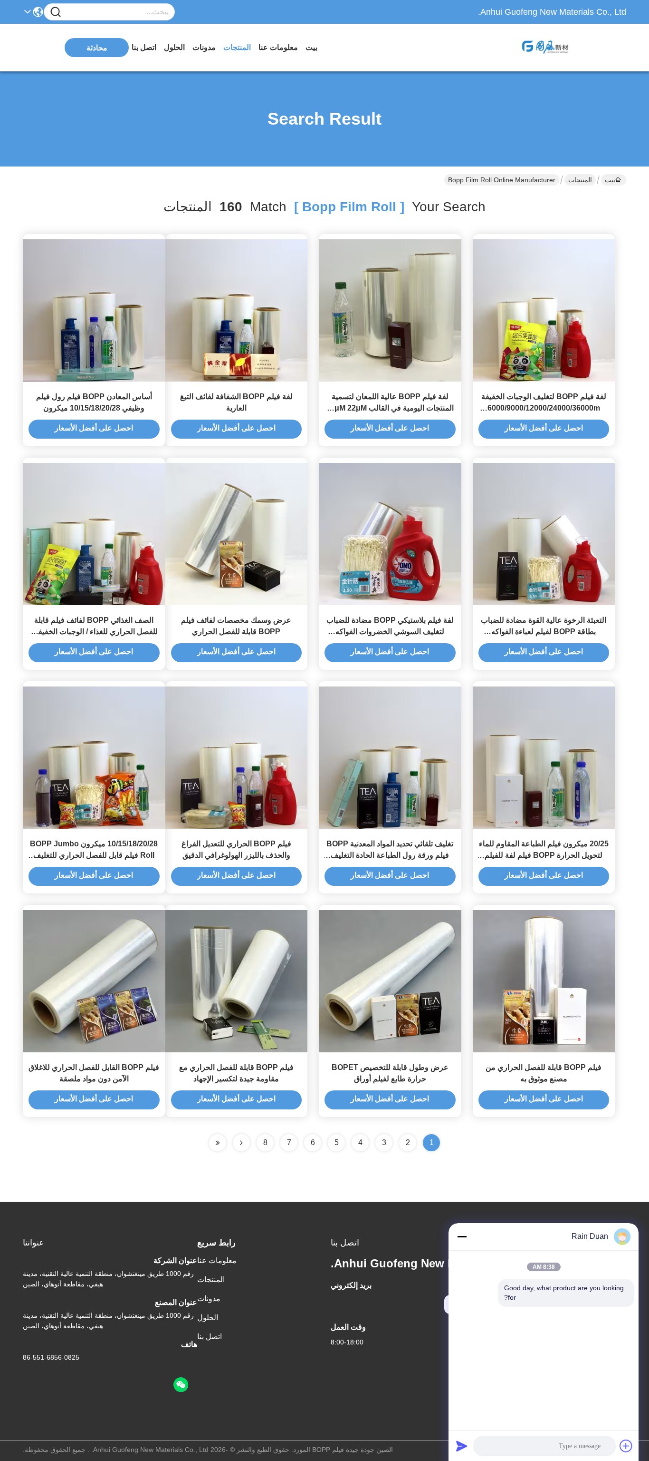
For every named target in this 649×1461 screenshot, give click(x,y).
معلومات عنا (278, 47)
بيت (311, 47)
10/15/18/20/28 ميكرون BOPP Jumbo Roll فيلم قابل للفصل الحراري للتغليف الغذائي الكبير (94, 855)
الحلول (174, 47)
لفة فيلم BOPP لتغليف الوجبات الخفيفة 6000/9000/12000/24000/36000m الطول (543, 407)
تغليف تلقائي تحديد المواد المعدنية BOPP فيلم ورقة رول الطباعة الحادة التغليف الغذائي (389, 855)
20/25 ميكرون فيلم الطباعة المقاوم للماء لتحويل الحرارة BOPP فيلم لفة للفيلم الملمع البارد (544, 855)
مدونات (204, 47)
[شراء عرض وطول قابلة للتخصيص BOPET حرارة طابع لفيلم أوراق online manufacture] (390, 980)
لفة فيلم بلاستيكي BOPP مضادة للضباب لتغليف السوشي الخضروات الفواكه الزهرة (390, 631)
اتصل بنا (144, 47)
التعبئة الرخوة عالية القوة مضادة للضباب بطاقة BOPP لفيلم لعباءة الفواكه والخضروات (543, 631)
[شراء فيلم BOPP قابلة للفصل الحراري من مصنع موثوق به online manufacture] (544, 980)
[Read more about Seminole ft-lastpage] (217, 1142)
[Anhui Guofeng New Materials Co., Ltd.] (574, 47)
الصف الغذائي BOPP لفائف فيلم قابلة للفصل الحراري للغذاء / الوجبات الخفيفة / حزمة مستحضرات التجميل (94, 631)
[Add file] (626, 1445)
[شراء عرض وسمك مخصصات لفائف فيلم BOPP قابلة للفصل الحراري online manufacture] (236, 533)
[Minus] (462, 1236)
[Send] (461, 1445)
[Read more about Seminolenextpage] (241, 1142)
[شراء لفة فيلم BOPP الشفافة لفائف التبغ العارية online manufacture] (236, 310)
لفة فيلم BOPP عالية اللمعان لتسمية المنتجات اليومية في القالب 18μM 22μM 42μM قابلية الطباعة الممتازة (390, 407)
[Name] (55, 12)
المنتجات (237, 47)
